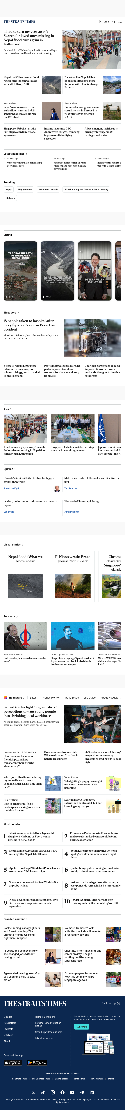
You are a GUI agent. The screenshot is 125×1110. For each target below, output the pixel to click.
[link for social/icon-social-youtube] (72, 1092)
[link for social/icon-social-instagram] (52, 1092)
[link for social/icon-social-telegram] (82, 1092)
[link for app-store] (13, 1063)
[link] (19, 21)
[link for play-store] (37, 1063)
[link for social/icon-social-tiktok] (43, 1092)
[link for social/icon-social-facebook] (62, 1092)
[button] (104, 21)
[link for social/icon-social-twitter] (33, 1092)
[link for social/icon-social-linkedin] (91, 1092)
